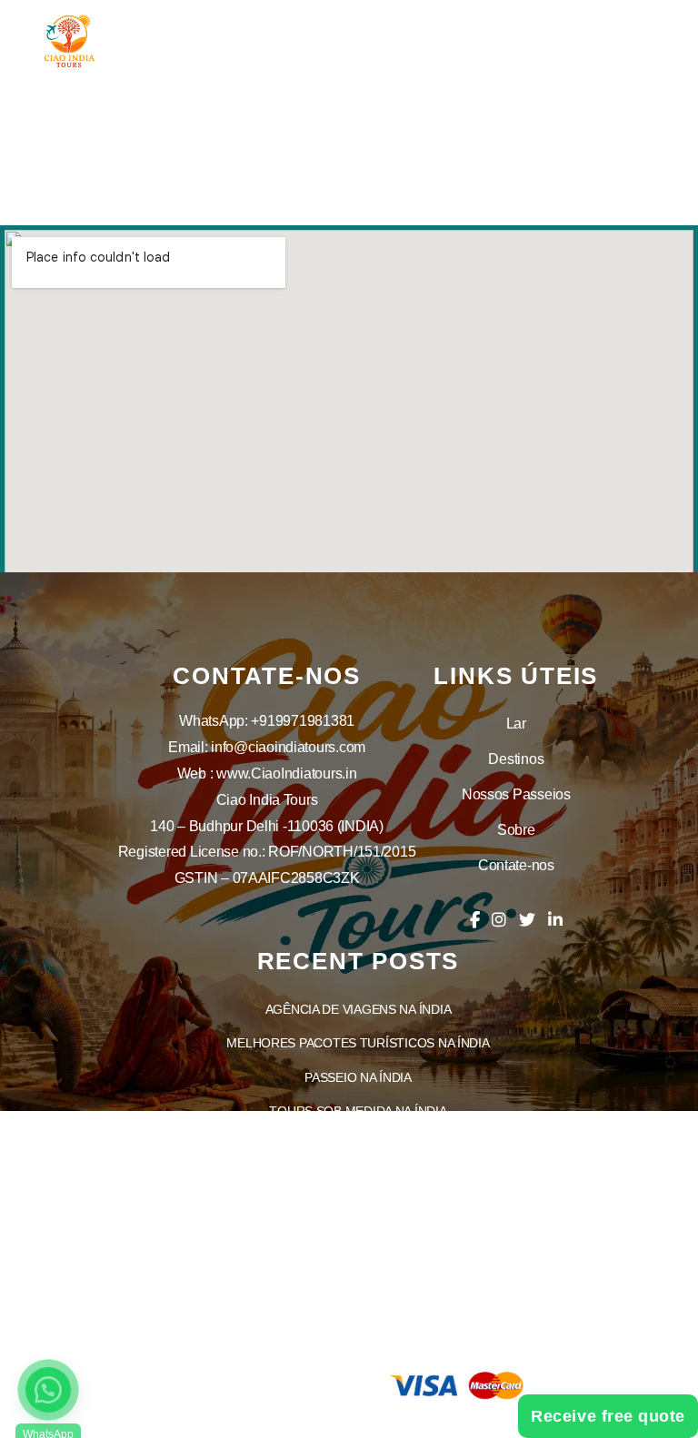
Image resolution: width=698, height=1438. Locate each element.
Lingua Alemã (358, 1338)
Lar (516, 723)
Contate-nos (516, 865)
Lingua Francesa (358, 1270)
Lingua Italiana (358, 1236)
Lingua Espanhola (358, 1304)
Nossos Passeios (516, 794)
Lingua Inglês (358, 1202)
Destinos (515, 759)
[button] (48, 1390)
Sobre (516, 830)
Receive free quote (608, 1416)
